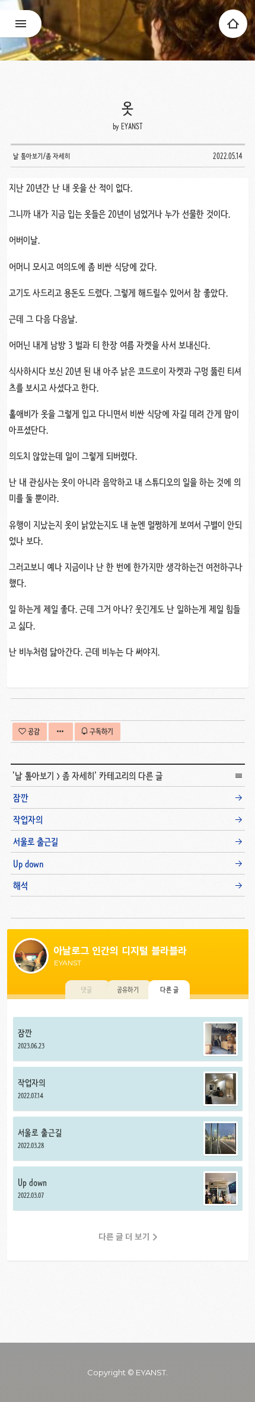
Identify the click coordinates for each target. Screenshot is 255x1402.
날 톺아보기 (34, 776)
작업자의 (28, 819)
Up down (28, 863)
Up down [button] (128, 1188)
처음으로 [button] (233, 23)
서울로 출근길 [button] (128, 1139)
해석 (20, 885)
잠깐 (20, 797)
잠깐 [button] (128, 1039)
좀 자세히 (78, 776)
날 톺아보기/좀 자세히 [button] (41, 156)
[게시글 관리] (61, 731)
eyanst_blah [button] (127, 30)
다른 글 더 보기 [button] (124, 1236)
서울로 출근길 (35, 841)
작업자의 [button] (128, 1089)
